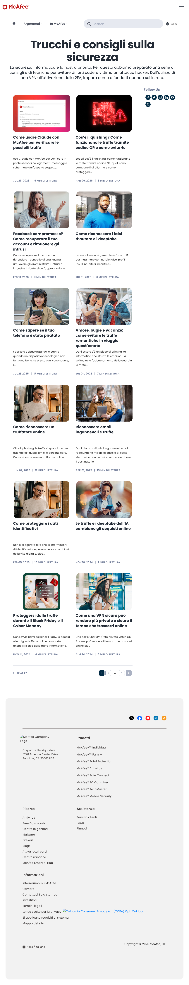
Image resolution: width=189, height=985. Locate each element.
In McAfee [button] (57, 24)
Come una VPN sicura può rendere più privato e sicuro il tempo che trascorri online (104, 620)
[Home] (14, 24)
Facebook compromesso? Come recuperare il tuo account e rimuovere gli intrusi (38, 241)
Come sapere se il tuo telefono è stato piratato (36, 333)
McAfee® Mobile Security (94, 796)
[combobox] (172, 23)
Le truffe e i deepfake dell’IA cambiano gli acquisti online (103, 526)
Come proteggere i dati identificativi (35, 526)
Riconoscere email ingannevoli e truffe (95, 429)
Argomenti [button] (31, 24)
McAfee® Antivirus (89, 768)
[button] (172, 23)
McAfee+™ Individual (91, 748)
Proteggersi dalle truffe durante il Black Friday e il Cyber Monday (38, 620)
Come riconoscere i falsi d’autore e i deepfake (99, 236)
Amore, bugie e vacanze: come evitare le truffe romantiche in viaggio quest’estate (99, 338)
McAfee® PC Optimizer (92, 782)
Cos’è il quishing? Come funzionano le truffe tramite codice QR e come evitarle (102, 142)
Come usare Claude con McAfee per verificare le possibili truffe (36, 142)
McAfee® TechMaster (91, 789)
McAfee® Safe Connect (93, 775)
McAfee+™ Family (89, 755)
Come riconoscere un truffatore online (33, 429)
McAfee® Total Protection (94, 761)
